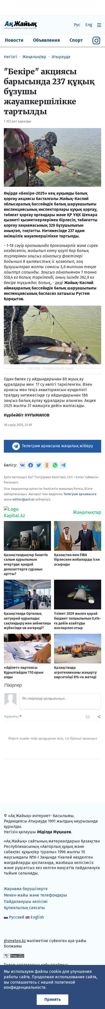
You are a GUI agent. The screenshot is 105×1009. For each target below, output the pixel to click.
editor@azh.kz (23, 499)
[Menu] (99, 25)
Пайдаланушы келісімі (26, 901)
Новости (14, 40)
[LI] (15, 930)
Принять (52, 999)
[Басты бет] (20, 24)
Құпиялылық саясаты (24, 907)
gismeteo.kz (15, 940)
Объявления (46, 40)
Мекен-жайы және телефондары (35, 895)
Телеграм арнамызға (79, 494)
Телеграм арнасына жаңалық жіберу (57, 445)
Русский (16, 917)
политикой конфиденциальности (39, 985)
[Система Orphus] (14, 955)
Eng (88, 24)
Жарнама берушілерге (26, 888)
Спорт (76, 40)
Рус (77, 24)
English (37, 917)
